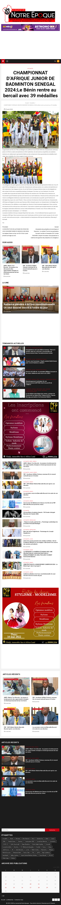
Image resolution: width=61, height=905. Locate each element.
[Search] (55, 61)
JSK (12, 849)
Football (38, 847)
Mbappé (51, 849)
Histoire (48, 378)
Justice (35, 379)
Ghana (49, 847)
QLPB (38, 852)
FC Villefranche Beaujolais (27, 847)
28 (38, 887)
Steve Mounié (42, 855)
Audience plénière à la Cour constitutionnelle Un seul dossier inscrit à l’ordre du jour (39, 574)
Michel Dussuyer (6, 852)
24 (5, 887)
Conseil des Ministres (42, 841)
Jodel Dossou (5, 849)
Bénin (47, 838)
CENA (3, 841)
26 (22, 887)
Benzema (18, 838)
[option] (30, 300)
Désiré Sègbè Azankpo (37, 844)
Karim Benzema (19, 849)
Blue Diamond (26, 838)
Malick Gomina (35, 849)
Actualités (30, 68)
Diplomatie (39, 378)
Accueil (3, 899)
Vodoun (13, 858)
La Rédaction (9, 899)
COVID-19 (5, 844)
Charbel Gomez (11, 841)
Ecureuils (48, 844)
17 (5, 884)
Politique (42, 368)
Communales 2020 (29, 841)
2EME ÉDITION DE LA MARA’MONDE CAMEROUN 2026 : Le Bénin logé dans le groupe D (40, 565)
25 (14, 887)
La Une (31, 247)
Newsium (44, 903)
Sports (25, 249)
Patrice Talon (26, 852)
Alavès (11, 838)
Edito (11, 247)
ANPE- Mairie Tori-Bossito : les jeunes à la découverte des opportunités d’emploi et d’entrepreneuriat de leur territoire (11, 270)
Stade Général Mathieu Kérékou (29, 855)
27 (30, 887)
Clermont (20, 841)
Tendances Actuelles (41, 348)
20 (30, 884)
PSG (33, 852)
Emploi (5, 249)
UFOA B (51, 855)
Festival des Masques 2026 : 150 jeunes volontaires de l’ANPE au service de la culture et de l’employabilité (29, 304)
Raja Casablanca (46, 852)
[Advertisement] (30, 47)
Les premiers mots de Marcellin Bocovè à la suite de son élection (44, 728)
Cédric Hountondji (14, 844)
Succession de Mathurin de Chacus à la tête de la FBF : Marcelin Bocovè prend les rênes (39, 503)
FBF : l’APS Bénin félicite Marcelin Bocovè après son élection (49, 267)
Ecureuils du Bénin (7, 847)
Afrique (34, 368)
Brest (33, 838)
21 (38, 884)
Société (33, 391)
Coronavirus (53, 841)
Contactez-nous (18, 899)
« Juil (3, 895)
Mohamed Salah (17, 852)
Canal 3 (53, 838)
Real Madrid (5, 855)
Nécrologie (33, 520)
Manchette (44, 849)
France (44, 847)
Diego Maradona (26, 844)
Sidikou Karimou (15, 855)
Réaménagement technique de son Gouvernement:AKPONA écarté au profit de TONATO (39, 372)
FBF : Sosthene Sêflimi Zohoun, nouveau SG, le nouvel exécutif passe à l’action (30, 268)
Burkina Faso (40, 838)
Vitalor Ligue (5, 858)
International (29, 379)
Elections (16, 847)
